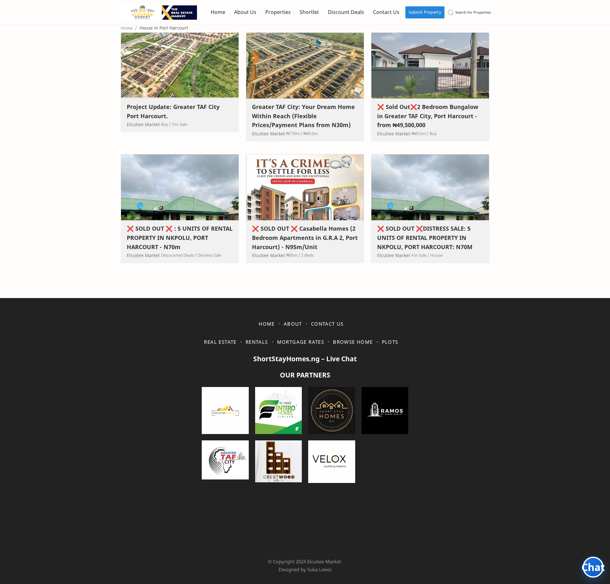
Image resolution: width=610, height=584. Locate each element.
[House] (436, 255)
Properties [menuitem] (278, 12)
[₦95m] (293, 255)
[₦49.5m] (310, 133)
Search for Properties (473, 12)
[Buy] (166, 124)
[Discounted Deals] (179, 255)
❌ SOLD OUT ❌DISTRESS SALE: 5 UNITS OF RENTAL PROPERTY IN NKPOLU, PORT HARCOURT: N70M (424, 238)
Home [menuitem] (218, 12)
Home (267, 324)
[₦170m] (294, 133)
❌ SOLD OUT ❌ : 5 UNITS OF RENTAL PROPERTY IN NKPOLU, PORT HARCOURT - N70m (180, 238)
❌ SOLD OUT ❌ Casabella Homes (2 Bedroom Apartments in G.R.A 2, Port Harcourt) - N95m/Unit (305, 238)
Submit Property (425, 12)
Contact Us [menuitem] (386, 12)
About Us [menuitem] (245, 12)
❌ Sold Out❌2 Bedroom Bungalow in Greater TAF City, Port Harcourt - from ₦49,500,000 (427, 116)
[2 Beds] (307, 255)
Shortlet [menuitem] (309, 12)
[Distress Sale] (209, 255)
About (293, 324)
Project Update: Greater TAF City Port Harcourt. (173, 111)
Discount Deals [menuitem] (346, 12)
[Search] (450, 12)
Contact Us (327, 324)
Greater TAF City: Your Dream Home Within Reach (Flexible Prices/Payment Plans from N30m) (303, 116)
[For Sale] (179, 124)
